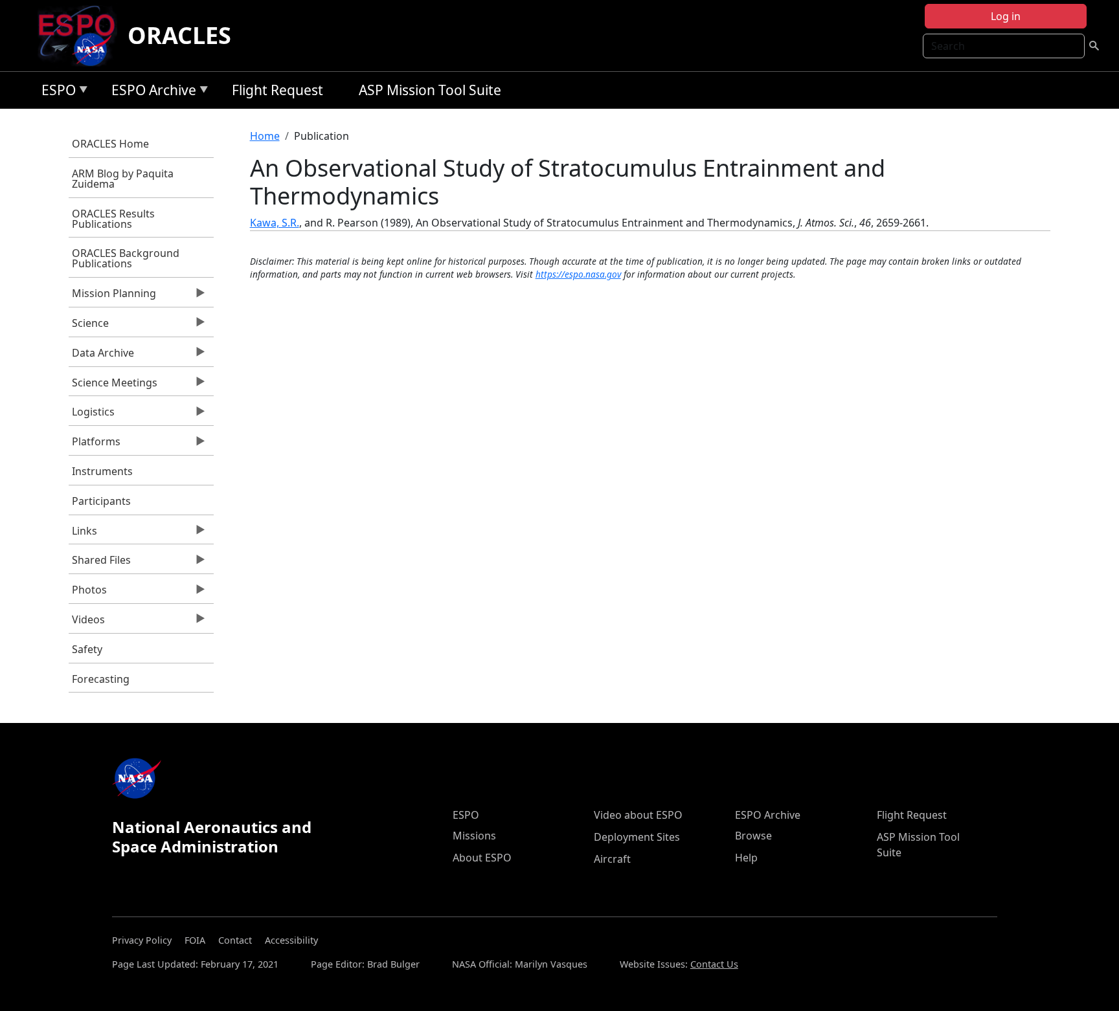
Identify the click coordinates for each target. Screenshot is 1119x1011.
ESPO (55, 92)
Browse (753, 835)
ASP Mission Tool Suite (430, 90)
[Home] (82, 35)
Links (83, 534)
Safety (87, 649)
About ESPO (482, 857)
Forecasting (101, 679)
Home (265, 136)
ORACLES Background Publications (125, 258)
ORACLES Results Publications (113, 218)
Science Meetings (113, 385)
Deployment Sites (637, 837)
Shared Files (100, 563)
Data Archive (101, 356)
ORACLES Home (110, 144)
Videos (87, 622)
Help (746, 857)
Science (89, 326)
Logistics (92, 415)
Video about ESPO (638, 815)
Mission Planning (112, 296)
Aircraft (612, 859)
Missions (474, 835)
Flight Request (277, 90)
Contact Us (714, 964)
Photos (88, 593)
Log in (1006, 16)
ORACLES (179, 35)
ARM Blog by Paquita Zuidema (123, 178)
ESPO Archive (150, 92)
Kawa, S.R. (274, 223)
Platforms (94, 444)
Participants (101, 501)
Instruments (102, 471)
